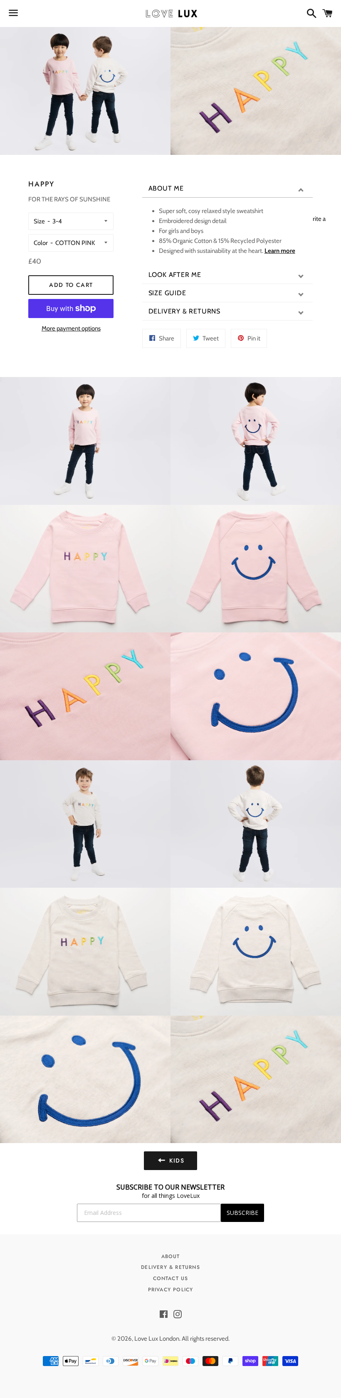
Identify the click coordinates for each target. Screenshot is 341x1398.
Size (39, 221)
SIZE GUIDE (167, 293)
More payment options (71, 328)
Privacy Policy (170, 1289)
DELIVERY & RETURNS (184, 311)
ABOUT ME (166, 188)
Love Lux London (156, 1338)
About (170, 1256)
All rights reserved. (206, 1338)
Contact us (170, 1278)
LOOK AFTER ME (174, 275)
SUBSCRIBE (242, 1213)
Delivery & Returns (170, 1267)
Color (41, 243)
